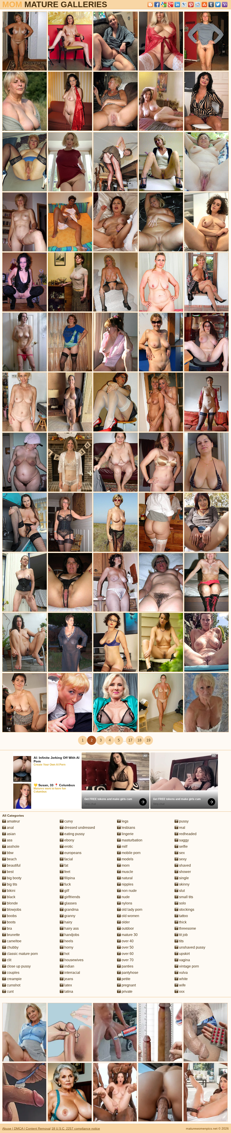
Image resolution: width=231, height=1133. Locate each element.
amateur (13, 821)
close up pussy (18, 966)
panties (127, 966)
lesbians (128, 827)
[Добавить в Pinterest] (191, 4)
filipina (69, 878)
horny (68, 947)
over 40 (127, 941)
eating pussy (74, 834)
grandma (71, 909)
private (126, 991)
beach (11, 859)
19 (148, 740)
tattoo (183, 916)
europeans (72, 853)
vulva (183, 972)
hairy (67, 922)
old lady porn (131, 909)
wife (182, 985)
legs (124, 821)
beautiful (13, 865)
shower (184, 872)
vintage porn (188, 966)
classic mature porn (22, 954)
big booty (13, 878)
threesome (187, 928)
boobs (11, 916)
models (127, 859)
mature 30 (129, 935)
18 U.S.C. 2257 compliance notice (75, 1128)
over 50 (127, 947)
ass (9, 840)
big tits (11, 884)
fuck (67, 884)
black (10, 897)
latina (68, 991)
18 (139, 740)
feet (66, 872)
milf (124, 846)
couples (12, 972)
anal (10, 827)
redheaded (187, 834)
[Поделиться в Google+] (170, 4)
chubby (12, 947)
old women (130, 916)
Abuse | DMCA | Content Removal (26, 1128)
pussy (183, 821)
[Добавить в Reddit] (197, 4)
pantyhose (129, 972)
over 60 (127, 954)
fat (65, 865)
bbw (10, 853)
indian (68, 966)
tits (181, 941)
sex (181, 853)
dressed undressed (79, 827)
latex (67, 985)
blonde (12, 903)
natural (127, 878)
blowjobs (13, 909)
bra (9, 928)
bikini (10, 891)
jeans (68, 979)
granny (69, 916)
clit (8, 960)
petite (125, 979)
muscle (127, 872)
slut (181, 891)
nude (125, 897)
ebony (68, 840)
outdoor (127, 928)
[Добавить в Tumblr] (211, 4)
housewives (73, 960)
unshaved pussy (191, 947)
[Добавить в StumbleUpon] (204, 4)
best (10, 872)
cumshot (13, 985)
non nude (129, 891)
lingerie (127, 834)
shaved (184, 865)
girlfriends (71, 897)
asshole (12, 846)
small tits (185, 897)
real (181, 827)
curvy (68, 821)
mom (125, 865)
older (125, 922)
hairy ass (71, 928)
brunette (13, 935)
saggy (183, 840)
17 (130, 740)
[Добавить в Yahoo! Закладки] (224, 4)
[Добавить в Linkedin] (177, 4)
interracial (71, 972)
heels (68, 941)
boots (11, 922)
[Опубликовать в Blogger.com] (150, 4)
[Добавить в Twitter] (218, 4)
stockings (186, 909)
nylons (126, 903)
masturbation (131, 840)
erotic (68, 846)
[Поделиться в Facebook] (157, 4)
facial (68, 859)
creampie (14, 979)
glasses (70, 903)
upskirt (184, 954)
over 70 (127, 960)
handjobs (71, 935)
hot (66, 954)
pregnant (128, 985)
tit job (183, 935)
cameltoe (13, 941)
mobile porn (131, 853)
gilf (66, 891)
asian (11, 834)
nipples (127, 884)
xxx (181, 991)
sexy (182, 859)
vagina (184, 960)
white (183, 979)
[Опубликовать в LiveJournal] (184, 4)
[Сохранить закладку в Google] (163, 4)
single (183, 878)
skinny (183, 884)
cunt (10, 991)
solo (182, 903)
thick (182, 922)
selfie (183, 846)
